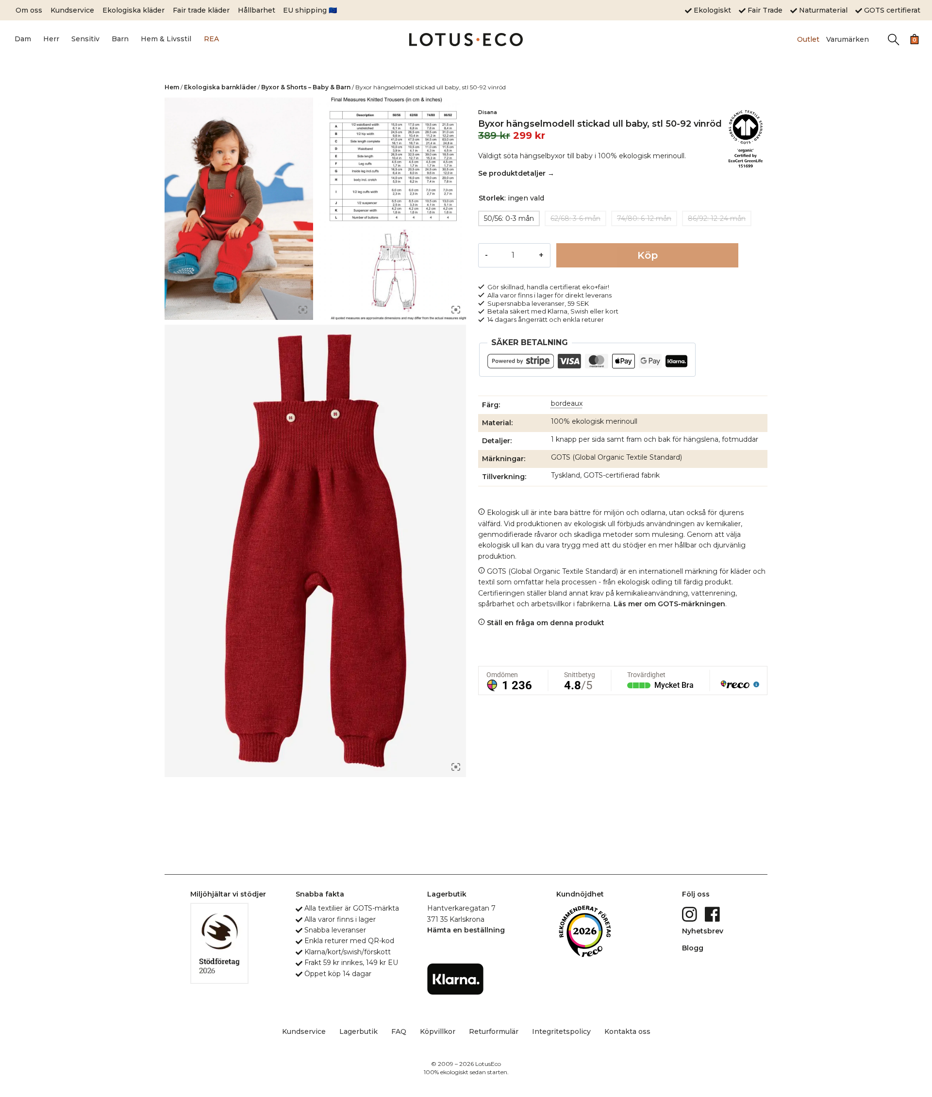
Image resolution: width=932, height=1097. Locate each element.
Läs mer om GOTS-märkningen (669, 603)
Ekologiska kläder (133, 10)
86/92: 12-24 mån (717, 218)
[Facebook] (713, 913)
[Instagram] (690, 913)
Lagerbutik (358, 1031)
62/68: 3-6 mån (575, 218)
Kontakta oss (627, 1031)
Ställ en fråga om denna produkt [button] (544, 622)
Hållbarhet (256, 10)
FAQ (398, 1031)
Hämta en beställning (466, 930)
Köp (647, 255)
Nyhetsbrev (702, 931)
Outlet (808, 39)
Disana (487, 112)
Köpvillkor (437, 1031)
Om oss (29, 10)
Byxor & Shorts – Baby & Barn (305, 87)
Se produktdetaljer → (516, 173)
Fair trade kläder (201, 10)
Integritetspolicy (561, 1031)
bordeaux (566, 403)
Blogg (692, 948)
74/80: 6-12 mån (644, 218)
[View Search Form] (893, 39)
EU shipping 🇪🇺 (310, 10)
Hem (172, 87)
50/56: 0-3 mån (509, 218)
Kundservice (72, 10)
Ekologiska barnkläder (220, 87)
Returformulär (493, 1031)
